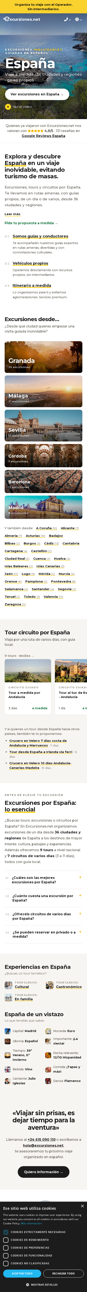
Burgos (32, 543)
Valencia (53, 597)
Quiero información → (43, 1172)
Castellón (41, 551)
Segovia (67, 589)
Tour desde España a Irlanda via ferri (40, 752)
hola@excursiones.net (43, 1146)
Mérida (47, 574)
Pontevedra (63, 581)
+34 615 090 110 (42, 1140)
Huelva (62, 559)
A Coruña (46, 528)
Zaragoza (15, 604)
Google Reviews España (43, 136)
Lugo (28, 574)
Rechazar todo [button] (63, 1273)
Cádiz (51, 543)
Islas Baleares (19, 566)
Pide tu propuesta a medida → (31, 223)
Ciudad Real (17, 559)
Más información (31, 1223)
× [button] (82, 1206)
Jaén (11, 574)
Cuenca (41, 559)
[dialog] (43, 1247)
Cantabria (71, 543)
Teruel (12, 597)
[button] (12, 214)
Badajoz (56, 536)
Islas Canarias (50, 566)
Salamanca (16, 589)
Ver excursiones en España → (37, 94)
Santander (43, 589)
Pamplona (36, 581)
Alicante (70, 528)
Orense (13, 581)
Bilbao (12, 543)
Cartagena (16, 551)
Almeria (13, 536)
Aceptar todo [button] (22, 1273)
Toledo (32, 597)
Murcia (67, 574)
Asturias (35, 536)
